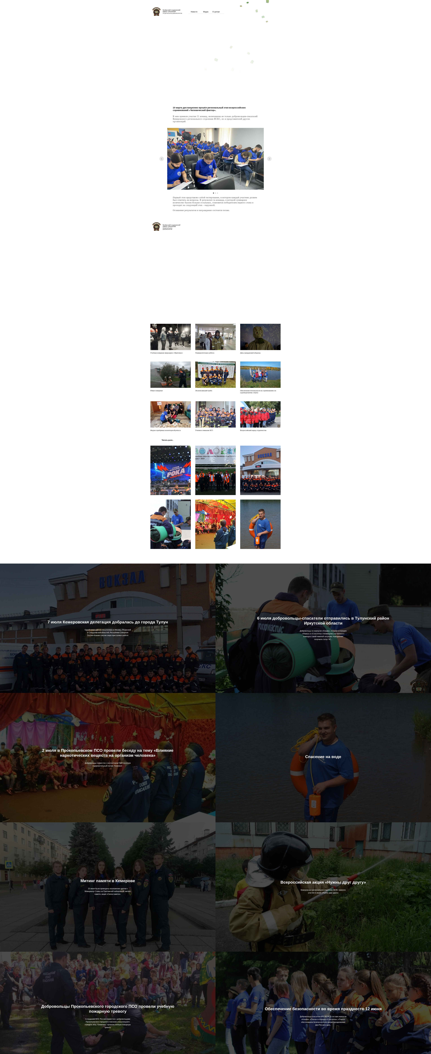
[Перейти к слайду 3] (217, 193)
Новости (194, 12)
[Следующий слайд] (269, 159)
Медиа (205, 12)
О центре (216, 12)
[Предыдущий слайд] (161, 159)
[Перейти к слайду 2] (215, 193)
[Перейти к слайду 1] (213, 193)
